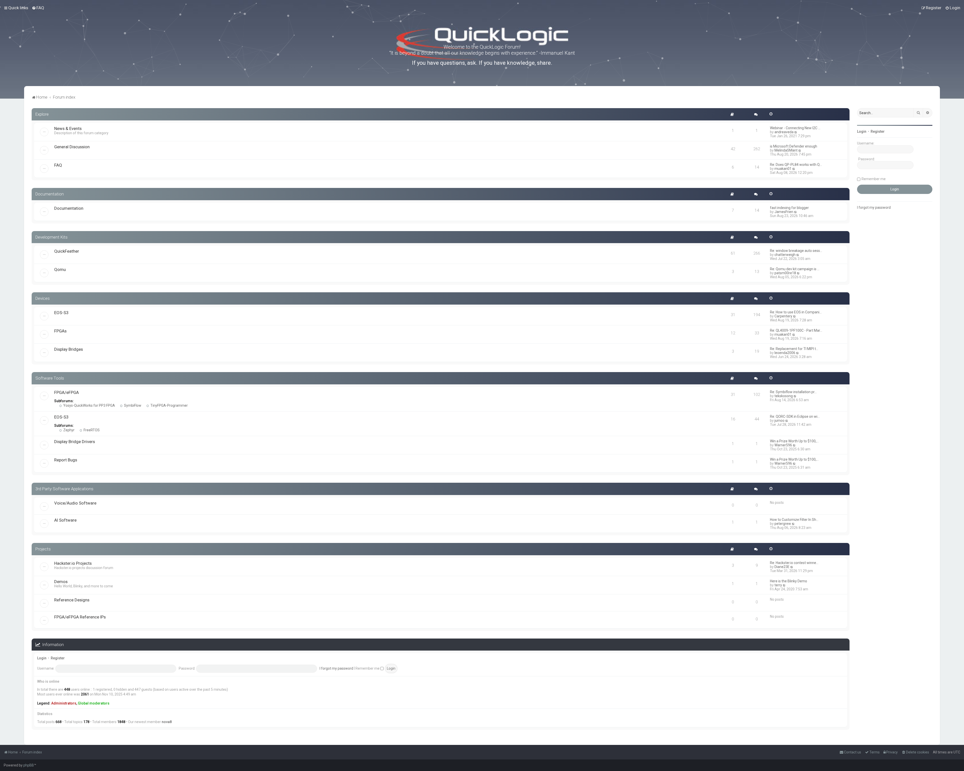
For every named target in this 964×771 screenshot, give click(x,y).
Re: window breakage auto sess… (796, 251)
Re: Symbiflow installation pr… (793, 392)
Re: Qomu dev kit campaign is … (794, 269)
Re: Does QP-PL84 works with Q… (796, 165)
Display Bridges (68, 349)
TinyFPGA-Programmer (169, 405)
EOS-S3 (61, 312)
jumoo (779, 420)
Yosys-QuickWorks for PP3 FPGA (89, 405)
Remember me (367, 668)
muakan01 (783, 169)
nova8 (167, 722)
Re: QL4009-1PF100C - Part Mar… (796, 330)
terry (778, 585)
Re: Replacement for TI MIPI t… (794, 349)
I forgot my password (336, 668)
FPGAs (60, 330)
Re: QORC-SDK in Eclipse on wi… (795, 416)
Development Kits (51, 237)
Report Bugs (65, 459)
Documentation (49, 193)
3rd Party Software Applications (64, 488)
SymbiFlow (132, 405)
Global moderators (93, 703)
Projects (43, 548)
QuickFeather (66, 251)
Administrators (63, 703)
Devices (42, 298)
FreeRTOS (91, 430)
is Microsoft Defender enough (793, 146)
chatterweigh (785, 255)
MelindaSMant (786, 150)
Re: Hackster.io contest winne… (794, 563)
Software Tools (49, 378)
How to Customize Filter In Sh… (794, 520)
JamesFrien (783, 212)
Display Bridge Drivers (74, 441)
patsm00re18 (785, 273)
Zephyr (69, 430)
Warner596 (783, 445)
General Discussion (72, 146)
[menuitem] (38, 7)
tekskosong (783, 396)
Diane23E (782, 567)
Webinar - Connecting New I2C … (795, 128)
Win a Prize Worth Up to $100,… (794, 441)
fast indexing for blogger (789, 208)
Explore (42, 114)
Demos (61, 581)
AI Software (65, 520)
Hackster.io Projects (73, 563)
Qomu (60, 269)
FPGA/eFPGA (66, 392)
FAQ (58, 165)
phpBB (28, 765)
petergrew (782, 524)
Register (58, 658)
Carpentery (783, 316)
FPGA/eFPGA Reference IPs (80, 616)
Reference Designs (71, 599)
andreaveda (784, 132)
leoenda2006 (784, 353)
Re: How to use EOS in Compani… (796, 312)
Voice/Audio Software (75, 503)
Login (41, 658)
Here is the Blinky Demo (788, 581)
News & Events (68, 128)
